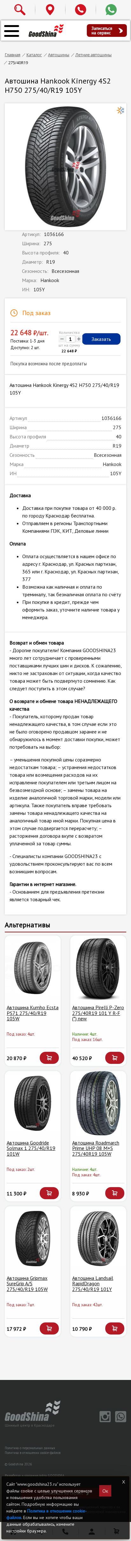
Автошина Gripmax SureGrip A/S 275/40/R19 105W (27, 1283)
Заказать (101, 339)
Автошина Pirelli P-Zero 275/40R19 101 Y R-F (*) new (98, 1013)
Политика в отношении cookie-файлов (32, 1452)
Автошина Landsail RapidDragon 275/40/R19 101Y (92, 1283)
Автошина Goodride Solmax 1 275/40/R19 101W (31, 1148)
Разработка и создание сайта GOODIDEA (34, 1475)
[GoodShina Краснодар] (46, 30)
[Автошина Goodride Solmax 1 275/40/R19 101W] (32, 1103)
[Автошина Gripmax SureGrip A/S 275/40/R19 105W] (32, 1238)
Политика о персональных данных (30, 1448)
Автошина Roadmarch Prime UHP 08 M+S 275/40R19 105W (95, 1148)
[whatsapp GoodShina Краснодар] (119, 1420)
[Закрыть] (124, 1482)
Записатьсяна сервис (102, 30)
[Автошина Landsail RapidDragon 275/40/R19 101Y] (98, 1238)
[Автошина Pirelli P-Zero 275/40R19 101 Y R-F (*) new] (98, 968)
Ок (105, 1491)
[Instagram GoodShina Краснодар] (104, 1420)
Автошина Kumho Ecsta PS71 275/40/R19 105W (33, 1013)
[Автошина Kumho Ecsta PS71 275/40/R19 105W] (32, 968)
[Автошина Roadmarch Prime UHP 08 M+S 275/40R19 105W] (98, 1103)
